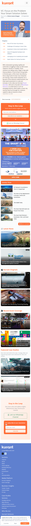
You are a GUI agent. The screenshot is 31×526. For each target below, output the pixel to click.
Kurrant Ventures (8, 514)
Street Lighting (5, 465)
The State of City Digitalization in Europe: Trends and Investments (21, 195)
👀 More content (24, 224)
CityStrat (4, 459)
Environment (5, 471)
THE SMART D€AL (18, 202)
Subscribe (15, 431)
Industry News (5, 490)
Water (3, 463)
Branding (4, 508)
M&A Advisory (5, 502)
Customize (6, 523)
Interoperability (6, 475)
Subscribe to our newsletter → (15, 116)
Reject (15, 523)
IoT (2, 473)
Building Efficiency (6, 467)
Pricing (3, 492)
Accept (24, 523)
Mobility (4, 469)
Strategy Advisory (6, 500)
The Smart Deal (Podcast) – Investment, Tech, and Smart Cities (21, 217)
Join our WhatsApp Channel (16, 123)
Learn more (25, 520)
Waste (3, 461)
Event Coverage (6, 482)
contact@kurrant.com (8, 450)
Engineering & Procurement (9, 506)
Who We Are (6, 511)
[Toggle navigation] (27, 2)
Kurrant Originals (6, 480)
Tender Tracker (5, 488)
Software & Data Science (8, 504)
